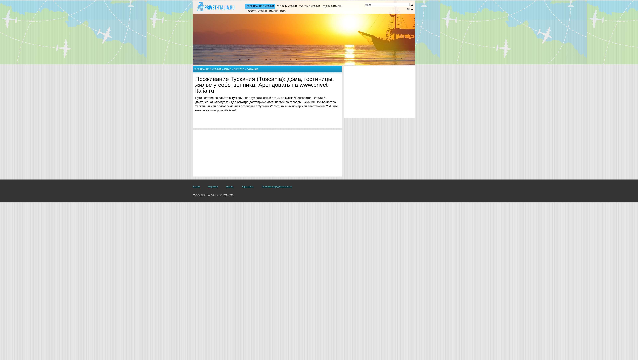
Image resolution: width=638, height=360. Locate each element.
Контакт (230, 186)
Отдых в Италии (332, 6)
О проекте (213, 186)
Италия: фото (277, 11)
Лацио (227, 69)
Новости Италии (257, 11)
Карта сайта (248, 186)
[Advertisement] (267, 153)
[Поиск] (412, 5)
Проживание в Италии (260, 6)
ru (408, 9)
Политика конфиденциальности (277, 186)
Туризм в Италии (309, 6)
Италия (196, 186)
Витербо (239, 69)
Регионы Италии (286, 6)
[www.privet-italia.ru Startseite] (215, 7)
